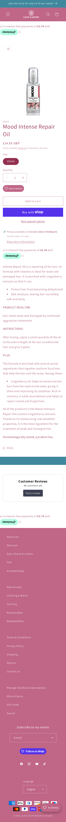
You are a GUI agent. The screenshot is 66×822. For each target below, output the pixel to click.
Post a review (33, 493)
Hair (9, 562)
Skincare (12, 545)
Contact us (13, 671)
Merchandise (15, 612)
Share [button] (9, 448)
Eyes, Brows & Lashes (20, 554)
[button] (8, 14)
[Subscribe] (52, 737)
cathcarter (26, 815)
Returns (11, 663)
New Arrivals (14, 587)
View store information (21, 241)
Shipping (22, 148)
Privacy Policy (15, 646)
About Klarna (15, 696)
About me (13, 537)
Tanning (12, 604)
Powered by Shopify (42, 815)
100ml (11, 161)
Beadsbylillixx (15, 621)
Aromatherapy (15, 571)
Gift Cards (13, 704)
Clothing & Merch (17, 595)
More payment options (33, 221)
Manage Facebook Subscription (26, 688)
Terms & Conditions (19, 637)
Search (11, 713)
